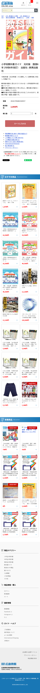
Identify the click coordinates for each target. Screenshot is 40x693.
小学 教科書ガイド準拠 (12, 16)
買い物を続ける (9, 146)
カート (30, 3)
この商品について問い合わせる (14, 138)
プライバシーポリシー (11, 147)
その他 (6, 579)
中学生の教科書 (8, 559)
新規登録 (6, 594)
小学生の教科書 (8, 556)
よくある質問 (8, 635)
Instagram (7, 614)
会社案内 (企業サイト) (28, 652)
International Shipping (12, 143)
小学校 (27, 17)
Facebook (7, 612)
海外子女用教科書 (10, 17)
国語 (33, 17)
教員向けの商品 (8, 567)
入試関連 (6, 573)
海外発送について (9, 632)
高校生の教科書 (8, 562)
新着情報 (6, 609)
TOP (2, 16)
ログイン (23, 5)
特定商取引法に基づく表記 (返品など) (16, 133)
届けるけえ (7, 570)
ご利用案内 (7, 629)
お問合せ (6, 641)
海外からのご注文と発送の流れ (14, 142)
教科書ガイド (20, 17)
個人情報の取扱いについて (13, 154)
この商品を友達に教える (12, 140)
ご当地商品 (7, 576)
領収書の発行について (11, 136)
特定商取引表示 (32, 658)
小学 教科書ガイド (25, 16)
